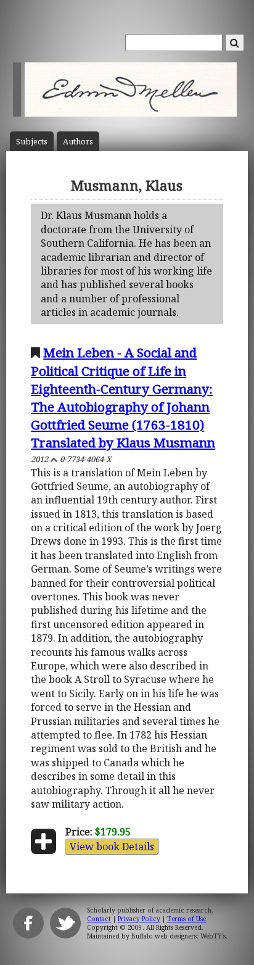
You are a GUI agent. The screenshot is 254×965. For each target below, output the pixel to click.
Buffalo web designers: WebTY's (178, 936)
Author (78, 142)
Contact (99, 918)
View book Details (112, 846)
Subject (31, 142)
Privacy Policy (139, 918)
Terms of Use (186, 918)
